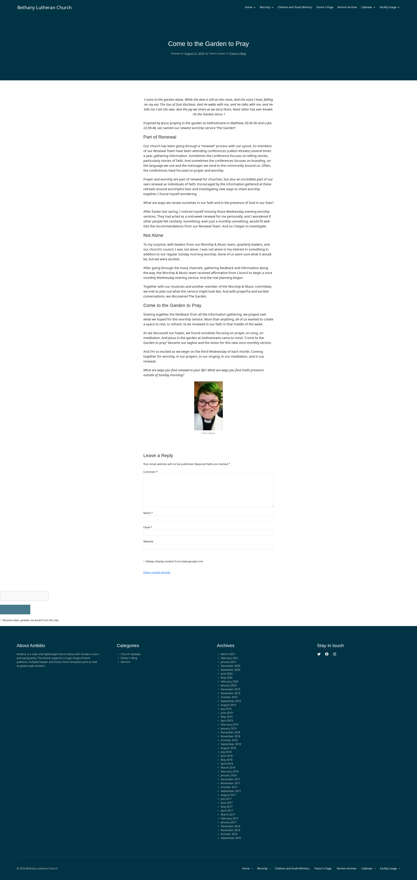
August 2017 (228, 795)
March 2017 (228, 814)
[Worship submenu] (272, 7)
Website (148, 541)
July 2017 (226, 799)
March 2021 (228, 654)
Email (147, 527)
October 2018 (229, 740)
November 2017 (230, 783)
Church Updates (131, 654)
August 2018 (228, 748)
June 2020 (227, 673)
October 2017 (229, 787)
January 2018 (229, 775)
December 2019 (230, 689)
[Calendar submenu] (374, 7)
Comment (150, 472)
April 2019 (227, 720)
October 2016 (229, 834)
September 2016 (231, 838)
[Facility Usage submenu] (398, 7)
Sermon (125, 662)
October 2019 (229, 697)
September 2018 (231, 744)
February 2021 (229, 658)
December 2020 (230, 666)
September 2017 (231, 791)
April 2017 (227, 810)
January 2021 (229, 662)
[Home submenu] (254, 7)
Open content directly (156, 572)
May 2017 (226, 806)
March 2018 (228, 767)
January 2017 (229, 822)
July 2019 (226, 709)
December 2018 (230, 732)
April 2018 (227, 763)
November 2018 (230, 736)
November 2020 (230, 670)
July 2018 (226, 752)
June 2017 (227, 803)
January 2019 (229, 728)
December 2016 (230, 826)
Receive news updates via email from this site (30, 620)
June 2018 (227, 756)
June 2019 (227, 713)
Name (148, 513)
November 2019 (230, 693)
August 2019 (228, 705)
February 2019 (229, 724)
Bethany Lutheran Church (44, 7)
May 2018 (226, 760)
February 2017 (229, 818)
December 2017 (230, 779)
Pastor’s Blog (238, 53)
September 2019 (231, 701)
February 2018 (229, 771)
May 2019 (226, 716)
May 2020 (226, 677)
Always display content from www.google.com (174, 561)
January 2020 (229, 685)
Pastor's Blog (129, 658)
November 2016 (230, 830)
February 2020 (229, 681)
